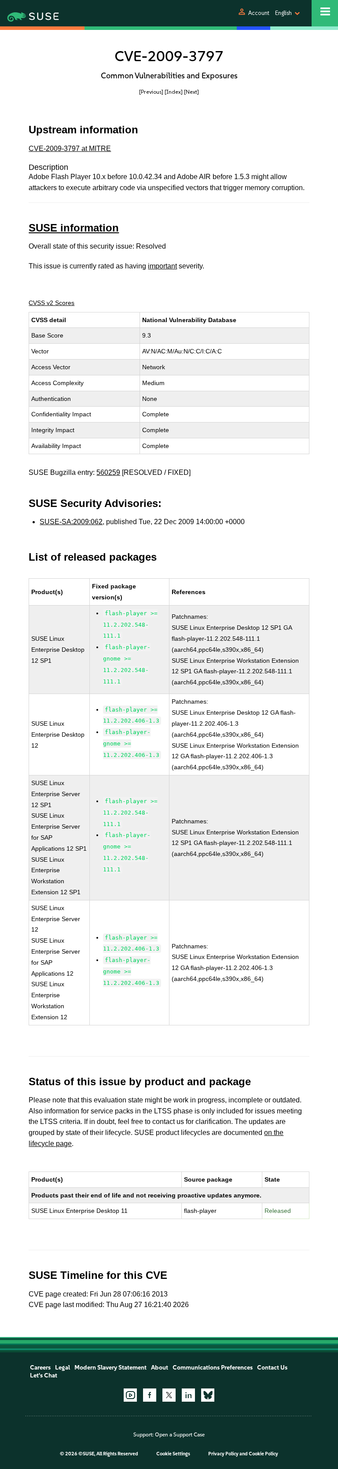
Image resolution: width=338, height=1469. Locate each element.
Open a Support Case (180, 1435)
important (162, 266)
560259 (108, 472)
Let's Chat (43, 1375)
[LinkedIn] (188, 1395)
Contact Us (272, 1367)
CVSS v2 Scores (51, 302)
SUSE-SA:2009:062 (71, 521)
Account (258, 13)
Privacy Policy (223, 1454)
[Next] (191, 91)
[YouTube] (130, 1395)
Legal (62, 1367)
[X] (169, 1395)
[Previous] (151, 91)
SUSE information (74, 228)
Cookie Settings (173, 1454)
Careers (40, 1367)
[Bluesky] (207, 1395)
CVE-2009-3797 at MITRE (70, 148)
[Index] (174, 91)
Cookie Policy (263, 1454)
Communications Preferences (213, 1367)
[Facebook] (149, 1395)
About (159, 1367)
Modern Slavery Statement (110, 1367)
